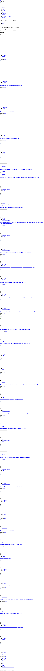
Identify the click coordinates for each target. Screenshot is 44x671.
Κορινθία (3, 10)
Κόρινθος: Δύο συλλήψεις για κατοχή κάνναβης (7, 111)
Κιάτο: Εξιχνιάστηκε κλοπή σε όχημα (5, 558)
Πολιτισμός (3, 153)
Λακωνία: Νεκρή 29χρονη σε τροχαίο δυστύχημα (7, 654)
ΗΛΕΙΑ (3, 12)
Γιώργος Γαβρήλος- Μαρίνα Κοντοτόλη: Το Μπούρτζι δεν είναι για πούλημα (11, 207)
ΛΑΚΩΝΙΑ (3, 639)
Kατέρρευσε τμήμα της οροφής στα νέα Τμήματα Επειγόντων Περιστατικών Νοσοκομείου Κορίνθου (15, 329)
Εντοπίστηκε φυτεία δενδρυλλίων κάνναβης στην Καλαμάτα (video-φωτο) (11, 85)
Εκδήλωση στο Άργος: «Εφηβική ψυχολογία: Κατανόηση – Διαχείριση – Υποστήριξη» (13, 428)
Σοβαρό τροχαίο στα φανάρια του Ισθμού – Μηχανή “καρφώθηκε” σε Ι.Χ (11, 544)
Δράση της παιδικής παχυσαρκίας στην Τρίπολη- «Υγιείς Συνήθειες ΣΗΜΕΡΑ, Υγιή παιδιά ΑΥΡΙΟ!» (15, 343)
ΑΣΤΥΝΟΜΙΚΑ (4, 55)
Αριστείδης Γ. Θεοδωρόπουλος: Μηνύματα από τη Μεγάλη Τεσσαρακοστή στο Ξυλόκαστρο (13, 282)
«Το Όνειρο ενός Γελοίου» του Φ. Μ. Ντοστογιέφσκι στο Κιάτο (9, 138)
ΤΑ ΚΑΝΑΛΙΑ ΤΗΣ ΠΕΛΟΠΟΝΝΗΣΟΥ (8, 16)
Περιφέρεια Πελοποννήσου (6, 189)
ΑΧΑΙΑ (3, 662)
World (3, 23)
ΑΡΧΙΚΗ (3, 7)
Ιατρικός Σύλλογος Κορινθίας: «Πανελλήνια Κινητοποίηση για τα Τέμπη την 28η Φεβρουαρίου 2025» (15, 457)
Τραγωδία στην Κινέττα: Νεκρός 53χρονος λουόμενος (8, 585)
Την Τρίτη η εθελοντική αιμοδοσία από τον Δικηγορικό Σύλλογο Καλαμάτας (11, 486)
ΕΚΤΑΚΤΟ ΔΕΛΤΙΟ (5, 13)
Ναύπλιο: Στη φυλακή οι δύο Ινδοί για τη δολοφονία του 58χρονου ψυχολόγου (11, 627)
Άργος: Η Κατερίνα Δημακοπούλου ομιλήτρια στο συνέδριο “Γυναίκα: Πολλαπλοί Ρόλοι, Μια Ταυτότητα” (15, 252)
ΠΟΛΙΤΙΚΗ (3, 15)
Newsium (9, 670)
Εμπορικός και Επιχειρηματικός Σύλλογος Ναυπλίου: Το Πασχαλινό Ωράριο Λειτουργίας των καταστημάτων (16, 169)
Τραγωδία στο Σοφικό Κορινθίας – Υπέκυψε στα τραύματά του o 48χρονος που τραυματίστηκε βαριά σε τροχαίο (16, 599)
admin (5, 59)
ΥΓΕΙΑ (3, 327)
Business (3, 22)
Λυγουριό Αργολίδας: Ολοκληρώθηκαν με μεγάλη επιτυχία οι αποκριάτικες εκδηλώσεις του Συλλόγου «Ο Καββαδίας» (17, 267)
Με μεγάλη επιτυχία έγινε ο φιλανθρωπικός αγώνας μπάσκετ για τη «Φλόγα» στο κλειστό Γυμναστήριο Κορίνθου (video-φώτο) (19, 384)
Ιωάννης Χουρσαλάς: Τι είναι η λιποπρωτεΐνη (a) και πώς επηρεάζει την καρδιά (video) (13, 370)
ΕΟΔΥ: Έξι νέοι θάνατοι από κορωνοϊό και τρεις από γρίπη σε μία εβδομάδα (11, 399)
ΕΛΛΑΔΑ (3, 14)
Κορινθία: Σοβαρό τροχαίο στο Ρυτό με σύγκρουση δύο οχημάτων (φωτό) (11, 613)
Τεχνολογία (3, 17)
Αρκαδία (3, 9)
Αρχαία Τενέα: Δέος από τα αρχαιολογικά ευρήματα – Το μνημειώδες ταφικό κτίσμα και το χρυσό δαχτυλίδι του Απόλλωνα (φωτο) (19, 177)
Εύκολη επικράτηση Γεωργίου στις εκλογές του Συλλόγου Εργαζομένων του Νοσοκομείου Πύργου (14, 413)
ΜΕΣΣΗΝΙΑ (4, 82)
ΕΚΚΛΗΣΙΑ (4, 218)
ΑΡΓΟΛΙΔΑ (4, 8)
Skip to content (2, 0)
